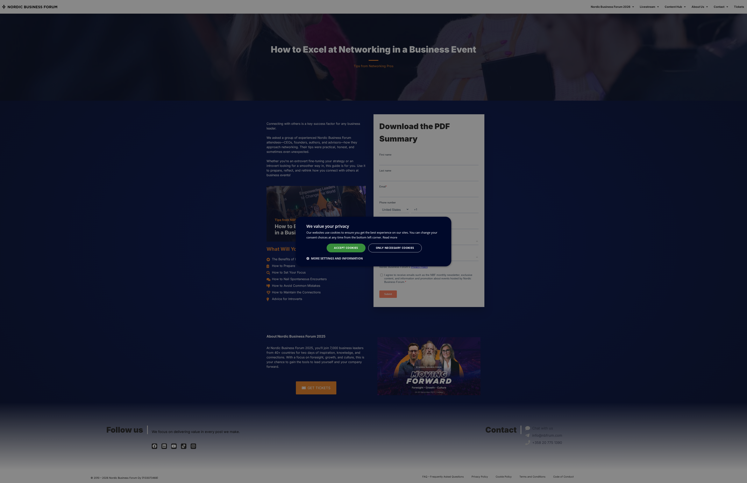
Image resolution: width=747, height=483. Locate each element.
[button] (334, 258)
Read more (390, 237)
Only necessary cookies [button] (395, 248)
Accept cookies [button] (346, 248)
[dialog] (373, 242)
